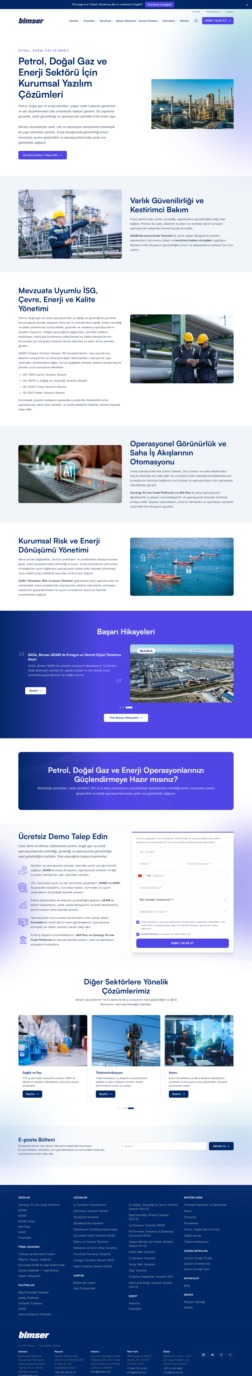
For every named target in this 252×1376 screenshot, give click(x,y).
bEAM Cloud (26, 1221)
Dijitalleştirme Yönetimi (88, 1223)
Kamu (187, 1211)
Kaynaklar (169, 20)
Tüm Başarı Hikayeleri (124, 717)
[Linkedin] (203, 1354)
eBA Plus (24, 1226)
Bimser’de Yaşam (84, 1282)
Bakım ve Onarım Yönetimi (91, 1241)
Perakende (191, 1223)
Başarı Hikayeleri (126, 20)
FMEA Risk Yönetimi (142, 1252)
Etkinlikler (135, 1308)
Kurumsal (105, 20)
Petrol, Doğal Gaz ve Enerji (201, 1229)
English (230, 11)
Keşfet (33, 693)
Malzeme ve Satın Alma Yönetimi (95, 1248)
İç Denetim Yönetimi (142, 1258)
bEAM (22, 1215)
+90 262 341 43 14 (65, 1372)
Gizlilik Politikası (149, 934)
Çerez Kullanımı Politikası (34, 1314)
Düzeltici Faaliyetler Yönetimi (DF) (151, 1276)
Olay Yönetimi (138, 1270)
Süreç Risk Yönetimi (142, 1264)
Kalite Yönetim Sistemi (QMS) (93, 1266)
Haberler (134, 1303)
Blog (187, 1285)
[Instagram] (221, 1354)
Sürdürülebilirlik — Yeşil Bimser (38, 1270)
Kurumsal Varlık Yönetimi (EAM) (94, 1235)
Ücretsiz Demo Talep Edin (40, 155)
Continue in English (159, 4)
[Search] (196, 20)
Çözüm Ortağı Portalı (198, 1258)
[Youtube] (212, 1354)
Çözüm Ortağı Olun (196, 1269)
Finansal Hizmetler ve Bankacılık (205, 1204)
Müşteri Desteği (194, 1302)
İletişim (184, 20)
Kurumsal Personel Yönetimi (92, 1254)
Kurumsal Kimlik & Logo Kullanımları (41, 1265)
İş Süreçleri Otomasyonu (90, 1204)
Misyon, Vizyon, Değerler (34, 1259)
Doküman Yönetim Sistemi (91, 1211)
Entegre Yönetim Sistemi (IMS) (94, 1260)
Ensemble (24, 1237)
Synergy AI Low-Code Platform (39, 1204)
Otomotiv (190, 1217)
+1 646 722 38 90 (137, 1368)
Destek (196, 11)
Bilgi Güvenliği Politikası (33, 1292)
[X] (230, 1354)
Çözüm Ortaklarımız (197, 1263)
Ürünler (73, 20)
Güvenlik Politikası (30, 1303)
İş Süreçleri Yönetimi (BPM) (147, 1225)
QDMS (22, 1210)
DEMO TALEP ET (216, 20)
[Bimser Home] (31, 21)
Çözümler (89, 20)
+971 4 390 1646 (172, 1368)
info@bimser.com (100, 1371)
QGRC (22, 1232)
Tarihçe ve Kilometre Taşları (36, 1254)
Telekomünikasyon (196, 1241)
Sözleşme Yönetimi (86, 1217)
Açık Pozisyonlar (84, 1288)
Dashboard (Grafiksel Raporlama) (96, 1229)
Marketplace (213, 11)
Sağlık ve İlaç (192, 1235)
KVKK (22, 1308)
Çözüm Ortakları (148, 20)
